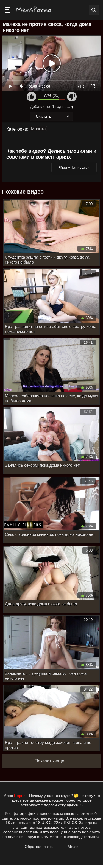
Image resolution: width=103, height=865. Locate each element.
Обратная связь (39, 846)
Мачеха (38, 128)
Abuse (73, 846)
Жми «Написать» (74, 167)
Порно (20, 795)
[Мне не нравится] (72, 96)
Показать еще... (51, 761)
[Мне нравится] (31, 96)
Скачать (43, 116)
